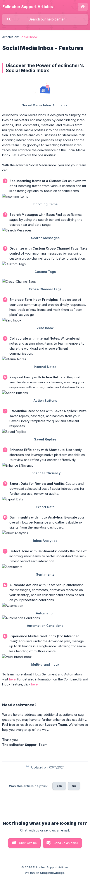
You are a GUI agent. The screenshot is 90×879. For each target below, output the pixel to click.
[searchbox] (45, 19)
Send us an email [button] (66, 843)
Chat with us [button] (28, 843)
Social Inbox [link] (29, 37)
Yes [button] (59, 785)
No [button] (74, 785)
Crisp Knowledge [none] (52, 872)
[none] (27, 7)
